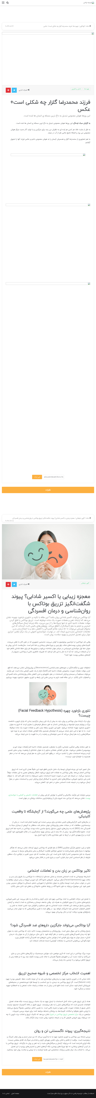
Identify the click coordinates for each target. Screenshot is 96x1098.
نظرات (48, 490)
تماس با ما (6, 1093)
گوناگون (82, 26)
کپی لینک (37, 477)
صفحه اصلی (15, 1093)
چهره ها (75, 26)
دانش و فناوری (76, 89)
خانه (87, 26)
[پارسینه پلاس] (88, 3)
